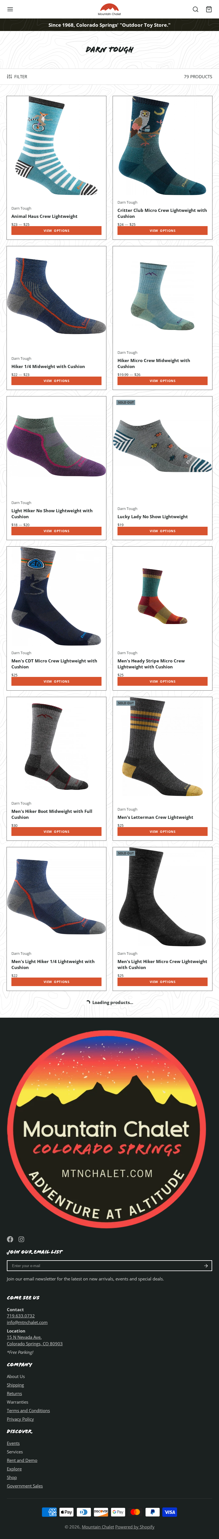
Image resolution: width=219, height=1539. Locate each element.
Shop (12, 1477)
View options (57, 230)
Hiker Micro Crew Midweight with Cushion (162, 318)
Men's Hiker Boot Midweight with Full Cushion (56, 768)
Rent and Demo (22, 1460)
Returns (14, 1393)
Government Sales (25, 1486)
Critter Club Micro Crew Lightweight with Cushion (162, 167)
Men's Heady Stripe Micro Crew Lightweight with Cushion (162, 618)
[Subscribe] (206, 1265)
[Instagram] (22, 1239)
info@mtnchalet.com (27, 1322)
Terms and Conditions (28, 1410)
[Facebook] (10, 1239)
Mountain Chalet (98, 1527)
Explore (14, 1469)
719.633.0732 (21, 1316)
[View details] (109, 1126)
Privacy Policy (20, 1419)
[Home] (109, 9)
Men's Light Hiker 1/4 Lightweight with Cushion (56, 919)
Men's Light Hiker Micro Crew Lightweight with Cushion (162, 919)
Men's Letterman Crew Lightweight (162, 768)
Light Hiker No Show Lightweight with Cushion (56, 468)
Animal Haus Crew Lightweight (56, 167)
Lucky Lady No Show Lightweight (162, 468)
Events (13, 1443)
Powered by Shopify (135, 1527)
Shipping (15, 1385)
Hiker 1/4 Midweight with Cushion (56, 318)
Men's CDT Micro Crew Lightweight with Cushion (56, 618)
